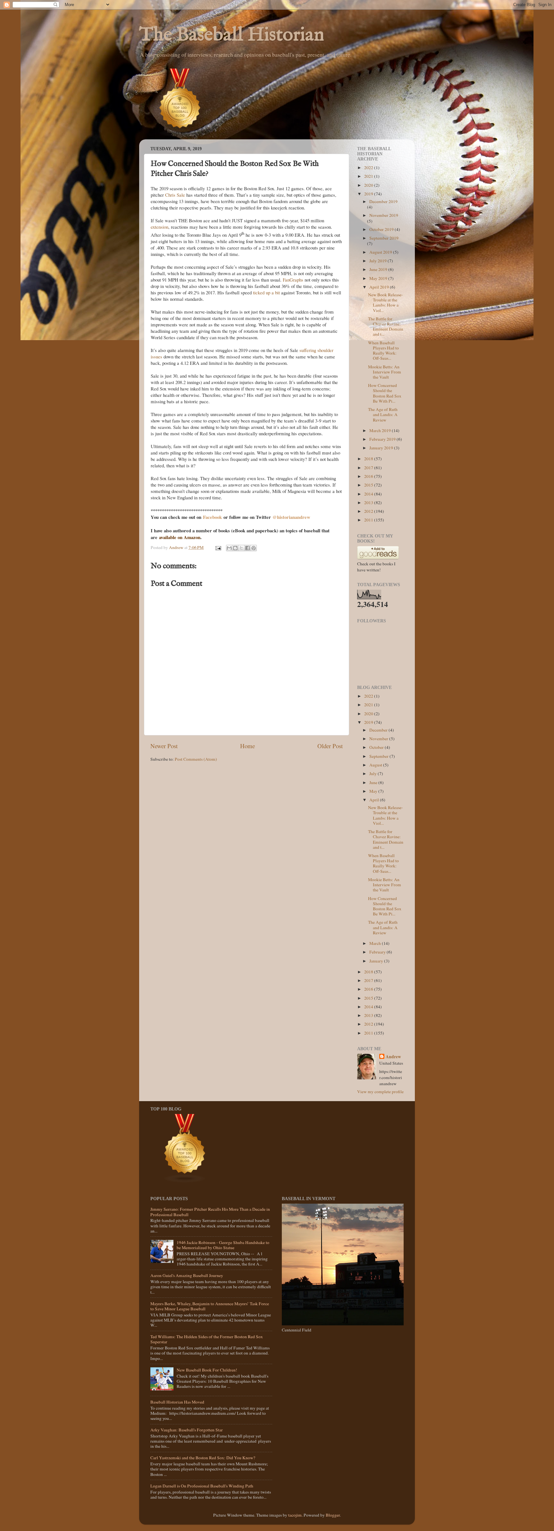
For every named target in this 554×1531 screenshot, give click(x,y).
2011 (369, 520)
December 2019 (383, 201)
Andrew (393, 1057)
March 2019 (380, 430)
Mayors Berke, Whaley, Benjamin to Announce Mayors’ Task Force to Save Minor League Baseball (209, 1306)
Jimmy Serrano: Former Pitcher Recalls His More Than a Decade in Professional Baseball (210, 1211)
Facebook (213, 516)
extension (159, 227)
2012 (369, 511)
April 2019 (379, 287)
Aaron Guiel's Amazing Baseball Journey (186, 1275)
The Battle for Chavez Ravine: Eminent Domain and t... (385, 326)
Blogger (333, 1515)
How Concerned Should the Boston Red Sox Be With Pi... (384, 393)
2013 (369, 502)
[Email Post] (217, 547)
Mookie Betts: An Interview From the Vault (384, 372)
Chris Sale (175, 195)
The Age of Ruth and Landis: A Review (383, 414)
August (376, 765)
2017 (369, 468)
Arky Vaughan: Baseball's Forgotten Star (186, 1430)
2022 (369, 167)
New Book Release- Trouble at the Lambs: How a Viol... (385, 302)
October (377, 747)
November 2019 (383, 215)
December (379, 730)
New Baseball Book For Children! (207, 1370)
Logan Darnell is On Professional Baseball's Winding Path (201, 1486)
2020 (369, 185)
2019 (369, 194)
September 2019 (384, 238)
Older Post (330, 746)
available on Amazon (179, 537)
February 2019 (383, 439)
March (375, 943)
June (373, 782)
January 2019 (381, 448)
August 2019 (381, 252)
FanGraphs (293, 279)
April (374, 800)
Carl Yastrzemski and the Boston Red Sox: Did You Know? (202, 1458)
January (376, 961)
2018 (369, 459)
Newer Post (164, 746)
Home (247, 746)
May (373, 791)
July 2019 (378, 261)
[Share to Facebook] (247, 548)
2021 (369, 176)
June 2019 (378, 269)
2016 (369, 476)
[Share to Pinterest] (253, 548)
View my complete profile (380, 1091)
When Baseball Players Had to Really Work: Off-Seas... (383, 350)
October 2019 (382, 229)
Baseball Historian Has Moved (177, 1402)
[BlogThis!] (235, 548)
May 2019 (378, 278)
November (379, 738)
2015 (369, 485)
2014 (369, 494)
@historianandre (290, 516)
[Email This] (229, 548)
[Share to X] (241, 548)
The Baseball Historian (231, 35)
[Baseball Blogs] (180, 136)
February (378, 952)
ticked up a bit (266, 292)
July (373, 773)
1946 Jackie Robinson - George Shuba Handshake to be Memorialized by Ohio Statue (223, 1245)
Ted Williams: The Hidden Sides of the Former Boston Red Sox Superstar (206, 1339)
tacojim (295, 1515)
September (379, 756)
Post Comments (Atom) (196, 759)
